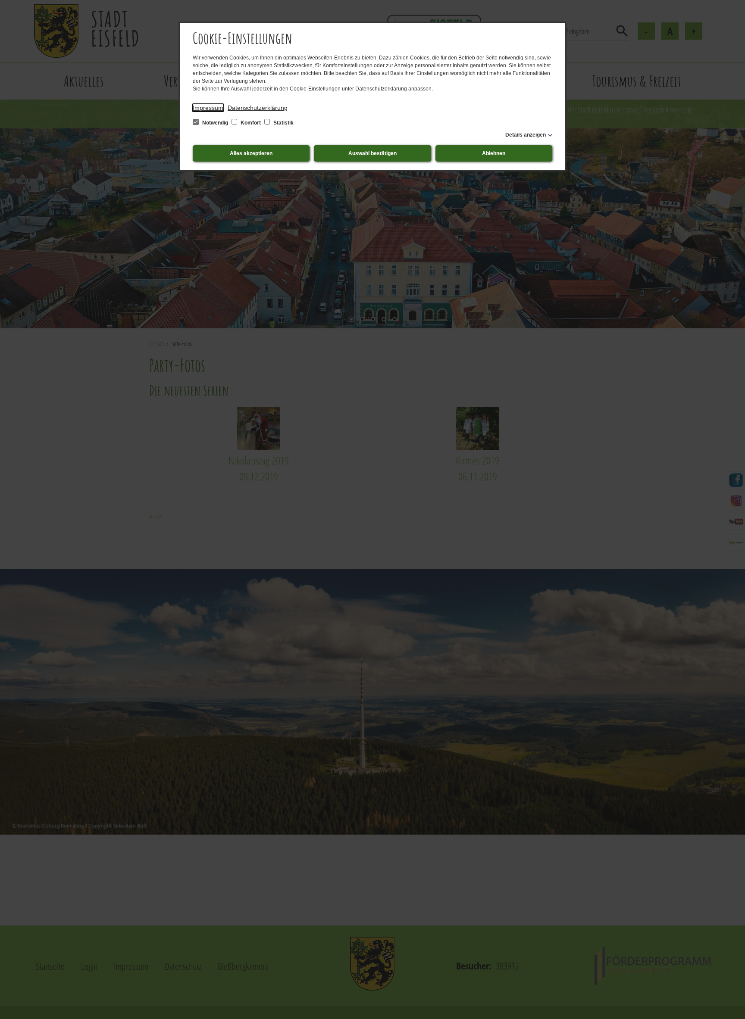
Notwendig (215, 123)
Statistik (283, 123)
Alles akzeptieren (251, 153)
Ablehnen (493, 153)
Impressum (208, 107)
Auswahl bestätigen (372, 153)
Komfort (250, 123)
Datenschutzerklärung (258, 107)
